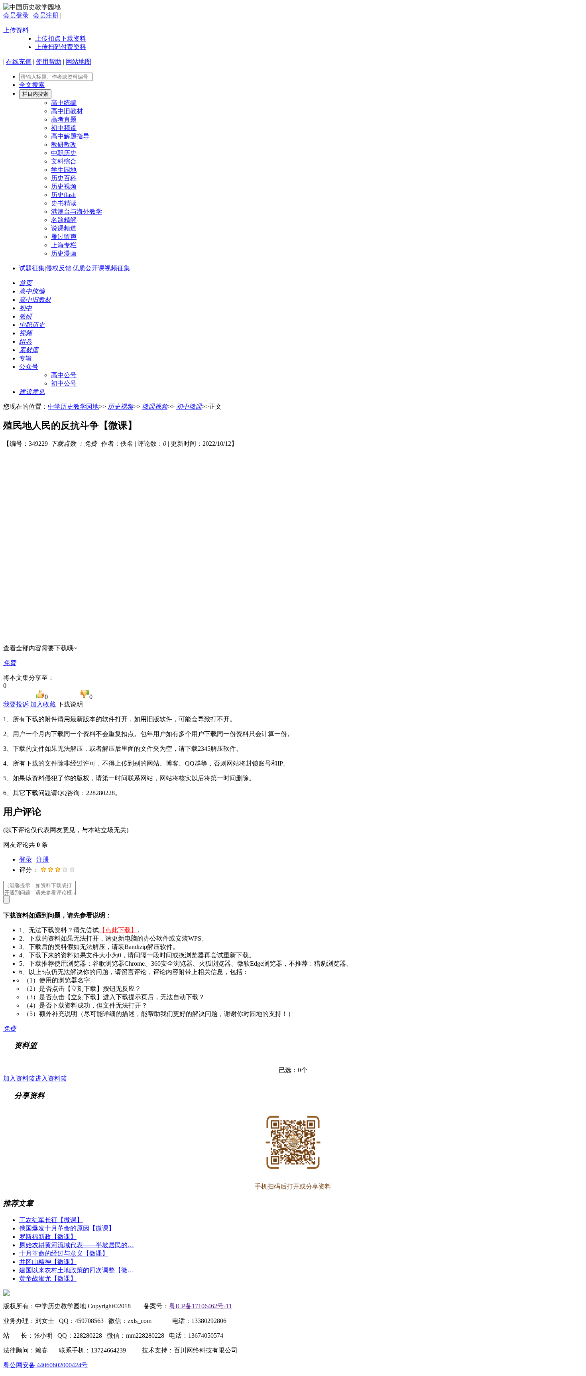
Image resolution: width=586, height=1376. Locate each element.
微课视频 (154, 406)
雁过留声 (64, 236)
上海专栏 (64, 245)
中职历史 (64, 153)
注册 (42, 859)
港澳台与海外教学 (76, 211)
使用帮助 (48, 61)
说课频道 (64, 228)
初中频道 (64, 127)
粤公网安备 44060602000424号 (45, 1365)
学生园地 (64, 169)
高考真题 (64, 119)
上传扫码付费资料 (60, 46)
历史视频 (64, 186)
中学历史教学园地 (73, 406)
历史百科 (64, 178)
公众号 (28, 366)
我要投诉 (16, 704)
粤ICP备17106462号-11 (200, 1306)
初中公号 (64, 383)
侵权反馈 (58, 268)
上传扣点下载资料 (60, 38)
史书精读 (64, 203)
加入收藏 (43, 704)
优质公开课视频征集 (101, 268)
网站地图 (78, 61)
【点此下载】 (118, 930)
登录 (25, 859)
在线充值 (18, 61)
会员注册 (46, 15)
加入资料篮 (19, 1078)
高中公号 (64, 375)
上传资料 (16, 30)
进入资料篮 (51, 1078)
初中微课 (189, 406)
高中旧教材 (67, 111)
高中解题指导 (70, 136)
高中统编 (64, 102)
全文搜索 (32, 84)
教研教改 (64, 144)
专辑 (25, 358)
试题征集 (32, 268)
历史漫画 (64, 253)
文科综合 (64, 161)
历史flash (63, 194)
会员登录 (16, 15)
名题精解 (64, 220)
